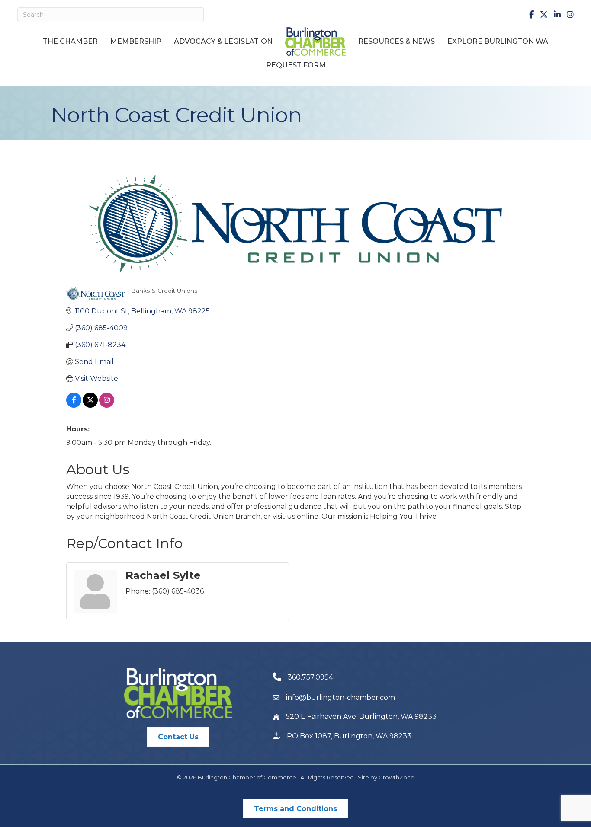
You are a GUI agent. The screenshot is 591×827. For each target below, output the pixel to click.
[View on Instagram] (106, 405)
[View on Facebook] (73, 405)
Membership (135, 41)
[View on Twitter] (90, 405)
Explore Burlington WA (497, 41)
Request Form (296, 65)
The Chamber (70, 41)
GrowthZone (396, 777)
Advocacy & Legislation (223, 41)
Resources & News (396, 41)
